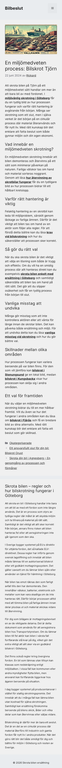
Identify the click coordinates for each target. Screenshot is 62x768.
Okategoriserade (20, 443)
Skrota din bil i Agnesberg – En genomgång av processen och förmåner (27, 463)
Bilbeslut (14, 8)
